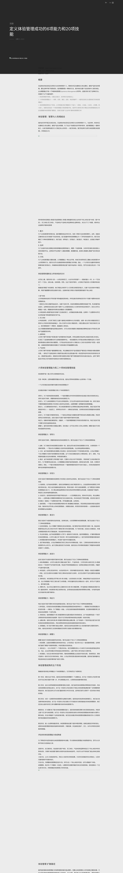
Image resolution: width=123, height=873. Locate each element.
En (105, 3)
